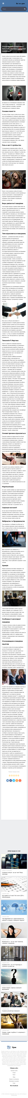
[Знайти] (25, 8)
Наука (14, 1074)
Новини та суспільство (14, 1079)
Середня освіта (16, 771)
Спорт (14, 1083)
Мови (14, 1077)
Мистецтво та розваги (14, 1081)
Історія (14, 1072)
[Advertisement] (14, 28)
